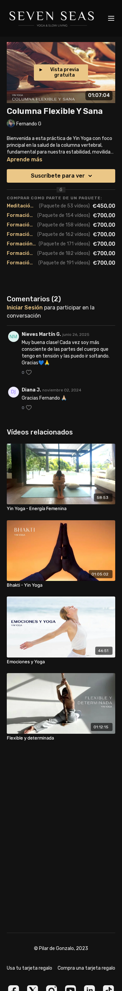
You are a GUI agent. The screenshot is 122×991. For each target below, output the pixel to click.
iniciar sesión (25, 307)
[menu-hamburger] (111, 18)
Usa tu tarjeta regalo (29, 968)
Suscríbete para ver (58, 176)
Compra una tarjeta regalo (86, 968)
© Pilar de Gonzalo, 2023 (61, 948)
